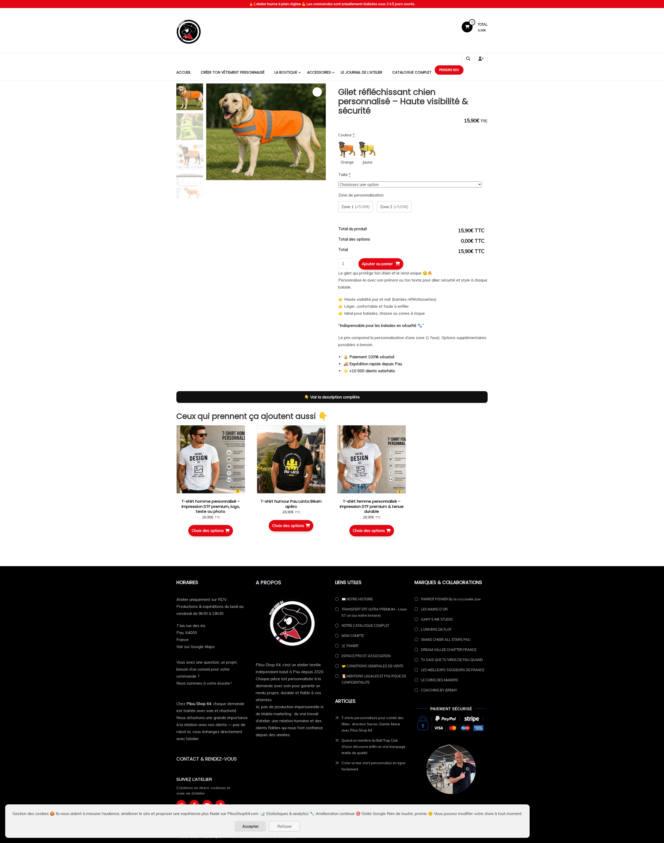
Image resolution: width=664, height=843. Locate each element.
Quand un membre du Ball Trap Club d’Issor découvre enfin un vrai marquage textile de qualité (373, 746)
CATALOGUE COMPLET (412, 72)
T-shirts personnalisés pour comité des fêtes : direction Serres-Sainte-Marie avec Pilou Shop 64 (373, 724)
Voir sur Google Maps (195, 646)
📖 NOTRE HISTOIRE (357, 599)
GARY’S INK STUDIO (437, 619)
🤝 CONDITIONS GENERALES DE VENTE (372, 666)
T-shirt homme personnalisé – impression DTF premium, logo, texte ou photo (211, 506)
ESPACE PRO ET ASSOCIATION (366, 656)
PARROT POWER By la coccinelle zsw (451, 599)
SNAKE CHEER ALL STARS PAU (446, 639)
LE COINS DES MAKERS (439, 680)
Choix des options (208, 530)
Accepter (250, 826)
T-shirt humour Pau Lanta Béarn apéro (291, 503)
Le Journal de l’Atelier (361, 72)
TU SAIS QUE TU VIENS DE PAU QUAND (452, 660)
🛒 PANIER (350, 646)
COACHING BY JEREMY (439, 690)
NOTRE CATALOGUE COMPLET (365, 625)
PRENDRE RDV (449, 70)
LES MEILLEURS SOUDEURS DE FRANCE (452, 670)
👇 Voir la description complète (332, 397)
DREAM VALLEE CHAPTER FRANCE (448, 650)
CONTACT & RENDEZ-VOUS (206, 759)
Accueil (183, 72)
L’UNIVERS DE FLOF (436, 629)
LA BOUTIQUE (285, 72)
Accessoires (319, 72)
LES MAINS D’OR (434, 609)
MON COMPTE (353, 636)
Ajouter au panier (377, 263)
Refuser (284, 826)
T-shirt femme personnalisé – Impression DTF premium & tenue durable (372, 506)
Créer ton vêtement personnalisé (233, 72)
